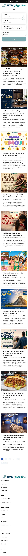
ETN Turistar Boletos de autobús (11, 119)
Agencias (3, 514)
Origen (5, 14)
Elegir (19, 28)
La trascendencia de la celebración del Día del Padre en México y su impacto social (13, 353)
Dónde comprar (4, 540)
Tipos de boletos (4, 537)
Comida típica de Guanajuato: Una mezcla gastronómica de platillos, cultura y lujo (13, 395)
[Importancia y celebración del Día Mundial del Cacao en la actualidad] (14, 183)
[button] (14, 9)
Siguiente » (4, 462)
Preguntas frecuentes (5, 533)
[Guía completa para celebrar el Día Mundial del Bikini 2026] (14, 261)
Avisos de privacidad (5, 498)
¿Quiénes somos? (4, 484)
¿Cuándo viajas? (6, 26)
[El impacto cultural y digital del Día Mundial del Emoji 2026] (14, 141)
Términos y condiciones (6, 502)
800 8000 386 (3, 552)
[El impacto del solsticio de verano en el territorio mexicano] (14, 299)
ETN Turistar (6, 75)
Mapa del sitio (4, 544)
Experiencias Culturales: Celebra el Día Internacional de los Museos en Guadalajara (13, 437)
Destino (6, 20)
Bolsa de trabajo (4, 490)
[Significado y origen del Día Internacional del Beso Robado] (14, 221)
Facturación (3, 518)
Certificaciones (4, 487)
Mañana (9, 28)
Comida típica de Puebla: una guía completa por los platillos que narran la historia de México (13, 71)
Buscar (15, 39)
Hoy (4, 28)
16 (18, 459)
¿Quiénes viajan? (6, 32)
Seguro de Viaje (4, 510)
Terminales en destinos (6, 525)
